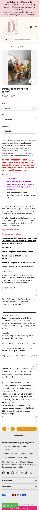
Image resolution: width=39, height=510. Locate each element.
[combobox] (19, 39)
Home (4, 47)
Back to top (18, 436)
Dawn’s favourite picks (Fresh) (17, 47)
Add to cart (26, 429)
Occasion (5, 126)
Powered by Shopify (27, 505)
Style (4, 115)
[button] (31, 27)
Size (3, 104)
